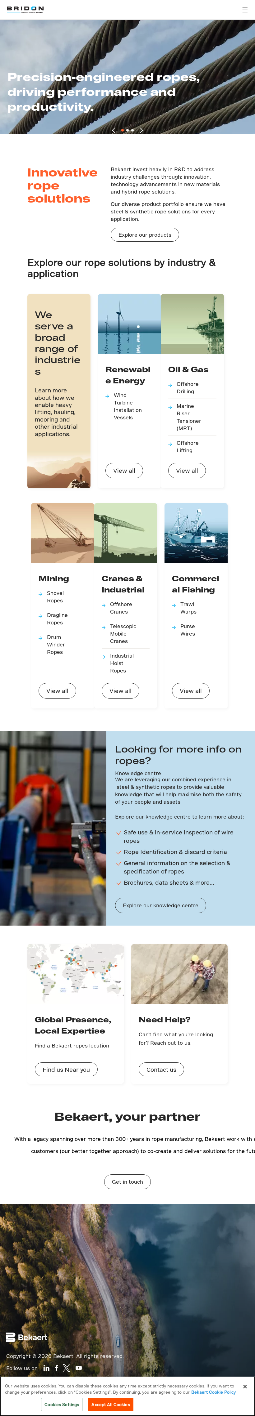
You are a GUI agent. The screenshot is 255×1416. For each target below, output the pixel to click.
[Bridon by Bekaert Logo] (25, 9)
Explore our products (144, 235)
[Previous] (113, 130)
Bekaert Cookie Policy (213, 1392)
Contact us (161, 1069)
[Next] (141, 130)
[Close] (245, 1386)
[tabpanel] (127, 82)
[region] (127, 1396)
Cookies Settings (61, 1404)
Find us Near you (66, 1069)
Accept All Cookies (110, 1404)
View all (124, 470)
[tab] (122, 130)
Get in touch (127, 1182)
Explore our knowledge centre (160, 905)
